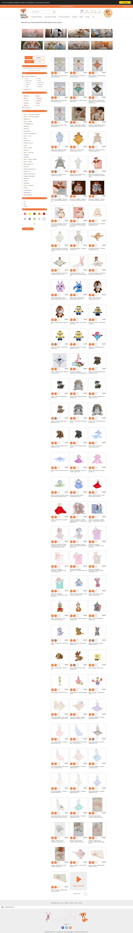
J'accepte (125, 2)
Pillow (27, 78)
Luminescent (40, 84)
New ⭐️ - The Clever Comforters (32, 114)
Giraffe (27, 100)
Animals (87, 16)
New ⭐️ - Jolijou (28, 121)
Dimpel (25, 126)
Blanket (39, 78)
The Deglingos (27, 123)
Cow (39, 105)
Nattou (25, 166)
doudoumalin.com (10, 907)
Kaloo (25, 150)
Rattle (27, 86)
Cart (92, 12)
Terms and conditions (68, 931)
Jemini (25, 145)
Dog (26, 98)
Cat (38, 96)
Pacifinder (28, 84)
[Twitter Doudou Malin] (66, 928)
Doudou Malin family (55, 903)
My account (87, 12)
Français (82, 12)
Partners (80, 903)
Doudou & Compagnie (29, 133)
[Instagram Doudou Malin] (70, 928)
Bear (39, 103)
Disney (25, 128)
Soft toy (39, 80)
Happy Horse (27, 140)
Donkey (27, 96)
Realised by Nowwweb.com (81, 931)
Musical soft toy (41, 82)
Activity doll (40, 86)
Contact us (72, 903)
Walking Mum (27, 192)
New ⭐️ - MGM (27, 161)
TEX (25, 187)
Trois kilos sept (27, 190)
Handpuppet (28, 82)
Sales (93, 16)
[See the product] (52, 73)
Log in (62, 903)
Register (66, 903)
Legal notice (59, 931)
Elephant (40, 98)
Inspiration (74, 16)
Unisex (25, 206)
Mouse (27, 105)
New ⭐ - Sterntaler (29, 185)
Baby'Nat (26, 119)
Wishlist (99, 12)
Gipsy (25, 138)
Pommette (26, 178)
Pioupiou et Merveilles (29, 176)
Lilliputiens (26, 154)
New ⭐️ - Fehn (27, 136)
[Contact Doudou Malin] (108, 13)
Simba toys (26, 183)
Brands (81, 16)
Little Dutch (26, 157)
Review (95, 12)
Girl (25, 201)
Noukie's (26, 171)
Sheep (26, 103)
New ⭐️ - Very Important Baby (31, 116)
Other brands (27, 194)
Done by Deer (27, 131)
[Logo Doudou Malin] (25, 13)
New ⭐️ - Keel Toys (28, 152)
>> (85, 893)
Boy (25, 203)
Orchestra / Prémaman (29, 173)
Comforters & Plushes (36, 16)
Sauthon (26, 180)
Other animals (25, 107)
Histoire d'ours (27, 143)
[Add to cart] (55, 73)
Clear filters (27, 228)
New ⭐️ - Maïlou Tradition (30, 159)
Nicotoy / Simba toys (29, 169)
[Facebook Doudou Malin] (62, 928)
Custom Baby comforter (50, 16)
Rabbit (39, 100)
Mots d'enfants (27, 164)
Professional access (127, 6)
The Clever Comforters (64, 16)
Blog (76, 903)
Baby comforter (29, 80)
